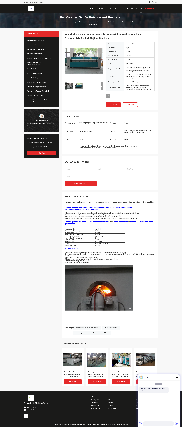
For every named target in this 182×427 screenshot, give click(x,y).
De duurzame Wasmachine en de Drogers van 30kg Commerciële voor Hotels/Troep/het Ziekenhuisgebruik (142, 374)
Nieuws (110, 400)
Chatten (42, 153)
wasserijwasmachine (34, 54)
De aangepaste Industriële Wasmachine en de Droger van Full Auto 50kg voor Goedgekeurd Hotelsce (96, 374)
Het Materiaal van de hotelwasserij (63, 22)
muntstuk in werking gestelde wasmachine (37, 101)
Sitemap (110, 405)
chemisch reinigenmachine (36, 87)
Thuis (47, 22)
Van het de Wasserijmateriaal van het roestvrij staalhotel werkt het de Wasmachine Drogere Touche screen (121, 374)
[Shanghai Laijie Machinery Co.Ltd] (31, 8)
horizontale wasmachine (35, 49)
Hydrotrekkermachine (34, 73)
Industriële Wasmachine (35, 40)
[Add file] (140, 423)
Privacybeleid (112, 408)
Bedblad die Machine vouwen (37, 82)
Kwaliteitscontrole (96, 405)
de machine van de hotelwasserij (87, 328)
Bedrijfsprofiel (95, 400)
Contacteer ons (95, 408)
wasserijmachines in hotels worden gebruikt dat (92, 333)
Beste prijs (113, 105)
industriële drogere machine (36, 78)
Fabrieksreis (94, 402)
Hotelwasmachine (111, 328)
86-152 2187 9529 (46, 143)
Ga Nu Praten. (130, 105)
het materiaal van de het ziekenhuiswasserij (35, 63)
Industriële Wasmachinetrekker (38, 69)
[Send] (176, 423)
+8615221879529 (41, 147)
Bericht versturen (80, 184)
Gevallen (110, 402)
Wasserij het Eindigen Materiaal (38, 91)
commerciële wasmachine (36, 45)
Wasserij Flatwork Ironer (35, 95)
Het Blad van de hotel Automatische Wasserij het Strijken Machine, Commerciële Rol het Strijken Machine (72, 374)
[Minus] (176, 377)
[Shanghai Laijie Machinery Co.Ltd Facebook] (149, 2)
